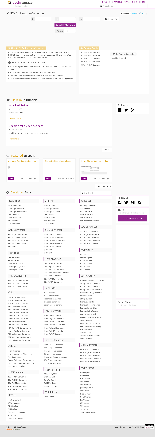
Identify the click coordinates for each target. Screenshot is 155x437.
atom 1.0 (15, 429)
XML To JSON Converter (18, 234)
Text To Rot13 (50, 380)
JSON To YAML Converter (54, 241)
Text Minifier (85, 332)
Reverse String (86, 296)
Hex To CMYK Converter (18, 309)
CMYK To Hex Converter (18, 313)
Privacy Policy (131, 427)
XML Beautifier (14, 221)
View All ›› (107, 150)
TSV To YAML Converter (17, 386)
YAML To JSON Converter (18, 280)
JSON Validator (86, 211)
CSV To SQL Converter (53, 276)
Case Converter (86, 320)
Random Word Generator (90, 317)
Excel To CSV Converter (89, 349)
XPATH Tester (13, 260)
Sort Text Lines (86, 329)
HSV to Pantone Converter (19, 340)
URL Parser (84, 254)
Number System (14, 357)
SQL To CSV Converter (89, 231)
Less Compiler (86, 257)
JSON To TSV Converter (53, 247)
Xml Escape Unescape (53, 348)
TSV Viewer (84, 406)
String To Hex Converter (90, 283)
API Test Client (14, 257)
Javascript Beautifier (16, 208)
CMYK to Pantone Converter (19, 337)
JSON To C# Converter (53, 244)
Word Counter (86, 339)
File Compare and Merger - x (20, 354)
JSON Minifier (49, 218)
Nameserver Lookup (16, 412)
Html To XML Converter (54, 322)
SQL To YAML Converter (90, 241)
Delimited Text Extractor (90, 323)
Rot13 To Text (50, 383)
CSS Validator (85, 208)
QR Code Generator (52, 302)
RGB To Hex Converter (17, 297)
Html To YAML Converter (54, 325)
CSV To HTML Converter (54, 270)
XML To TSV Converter (17, 244)
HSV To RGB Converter (90, 56)
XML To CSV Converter (17, 237)
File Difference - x (15, 351)
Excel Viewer (85, 394)
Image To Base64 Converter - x (21, 360)
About (116, 427)
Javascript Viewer (87, 388)
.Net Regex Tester (15, 270)
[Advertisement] (77, 40)
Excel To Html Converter (90, 362)
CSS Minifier (49, 214)
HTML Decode (86, 264)
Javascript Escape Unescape (55, 357)
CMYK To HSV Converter (91, 65)
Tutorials (118, 2)
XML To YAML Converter (18, 241)
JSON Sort (48, 250)
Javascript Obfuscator (53, 211)
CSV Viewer (84, 403)
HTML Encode (86, 260)
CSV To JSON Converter (53, 267)
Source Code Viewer (88, 412)
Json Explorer (85, 372)
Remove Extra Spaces (89, 311)
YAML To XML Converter (18, 283)
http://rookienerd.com (132, 218)
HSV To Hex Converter (90, 53)
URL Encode (85, 267)
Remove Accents (87, 302)
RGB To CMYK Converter (18, 303)
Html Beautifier (14, 205)
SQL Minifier (49, 224)
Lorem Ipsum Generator (54, 305)
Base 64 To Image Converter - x (21, 363)
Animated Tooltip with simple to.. (22, 161)
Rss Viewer (84, 400)
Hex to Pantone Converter (19, 331)
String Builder (86, 299)
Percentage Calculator (17, 366)
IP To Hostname (14, 403)
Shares (104, 2)
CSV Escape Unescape (53, 360)
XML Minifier (49, 221)
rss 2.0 (9, 429)
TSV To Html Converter (17, 389)
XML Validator (86, 218)
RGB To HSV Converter (90, 62)
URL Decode (85, 270)
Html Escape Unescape (53, 345)
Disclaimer (140, 427)
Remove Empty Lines (88, 308)
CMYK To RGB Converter (18, 316)
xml (19, 429)
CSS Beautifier (14, 214)
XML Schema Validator (89, 221)
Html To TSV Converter (53, 334)
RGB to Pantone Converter (19, 334)
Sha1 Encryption (51, 377)
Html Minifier (49, 205)
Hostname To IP (14, 400)
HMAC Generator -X (52, 386)
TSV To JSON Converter (17, 380)
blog (111, 2)
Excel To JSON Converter (90, 352)
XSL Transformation (52, 296)
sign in (134, 2)
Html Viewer (85, 378)
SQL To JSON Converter (89, 234)
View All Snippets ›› (104, 186)
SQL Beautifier (14, 224)
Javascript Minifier (51, 208)
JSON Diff (48, 253)
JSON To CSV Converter (53, 234)
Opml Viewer (85, 397)
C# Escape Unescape (52, 354)
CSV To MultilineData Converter (57, 273)
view (11, 178)
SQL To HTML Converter (90, 244)
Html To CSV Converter (53, 316)
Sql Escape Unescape (52, 363)
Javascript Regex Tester (17, 267)
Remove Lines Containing (90, 326)
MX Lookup (12, 409)
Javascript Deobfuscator (18, 211)
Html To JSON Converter (54, 319)
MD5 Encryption (50, 374)
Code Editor (49, 397)
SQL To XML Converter (89, 237)
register (142, 2)
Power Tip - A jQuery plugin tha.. (94, 161)
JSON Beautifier (14, 218)
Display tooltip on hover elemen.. (58, 161)
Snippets (127, 2)
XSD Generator (50, 293)
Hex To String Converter (90, 286)
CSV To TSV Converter (53, 282)
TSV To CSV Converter (17, 377)
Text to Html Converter (90, 336)
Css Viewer (84, 391)
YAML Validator (86, 214)
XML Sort (12, 247)
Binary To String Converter (91, 293)
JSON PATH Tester (15, 264)
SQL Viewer (84, 409)
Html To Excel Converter (54, 328)
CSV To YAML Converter (54, 279)
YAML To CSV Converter (17, 286)
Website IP (12, 415)
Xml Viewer (84, 381)
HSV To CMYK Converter (91, 59)
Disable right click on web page (26, 125)
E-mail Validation (18, 105)
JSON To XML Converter (54, 237)
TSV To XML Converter (17, 383)
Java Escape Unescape (53, 351)
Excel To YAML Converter (90, 359)
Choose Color (112, 19)
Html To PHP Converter (54, 331)
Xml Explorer (85, 385)
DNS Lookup (13, 406)
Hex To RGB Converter (17, 306)
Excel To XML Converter (90, 355)
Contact (122, 427)
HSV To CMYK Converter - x (19, 328)
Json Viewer (85, 375)
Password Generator (52, 299)
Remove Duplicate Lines (90, 305)
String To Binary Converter (91, 289)
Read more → (15, 118)
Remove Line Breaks (88, 314)
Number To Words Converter (92, 280)
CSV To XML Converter (53, 264)
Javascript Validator (88, 205)
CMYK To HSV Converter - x (19, 319)
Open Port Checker (16, 418)
